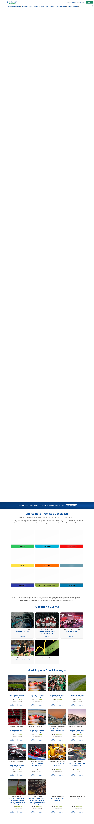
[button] (18, 6)
